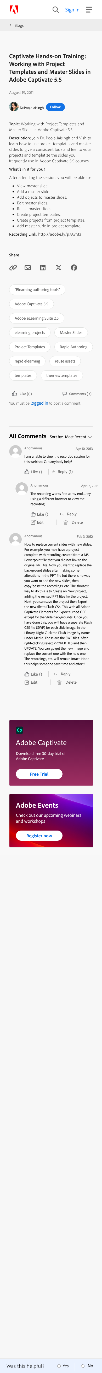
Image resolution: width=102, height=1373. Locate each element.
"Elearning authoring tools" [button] (37, 289)
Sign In (72, 9)
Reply (62, 471)
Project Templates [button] (30, 346)
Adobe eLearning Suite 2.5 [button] (37, 318)
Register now (39, 836)
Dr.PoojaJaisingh (32, 107)
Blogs (19, 25)
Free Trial (39, 774)
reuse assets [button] (65, 361)
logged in (39, 403)
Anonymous (33, 448)
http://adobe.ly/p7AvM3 (59, 234)
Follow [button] (55, 107)
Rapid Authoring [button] (73, 346)
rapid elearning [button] (27, 361)
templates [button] (23, 375)
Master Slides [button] (71, 332)
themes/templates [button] (61, 375)
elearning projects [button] (30, 332)
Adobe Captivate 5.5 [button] (31, 303)
